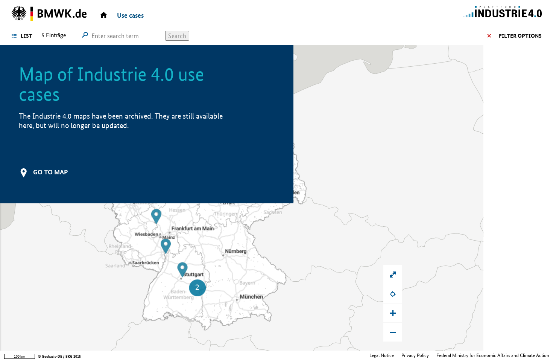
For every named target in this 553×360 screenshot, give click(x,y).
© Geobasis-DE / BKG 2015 (59, 356)
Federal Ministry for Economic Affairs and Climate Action (492, 355)
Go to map (50, 172)
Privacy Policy (415, 355)
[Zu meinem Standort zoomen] (392, 293)
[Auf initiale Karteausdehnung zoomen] (392, 274)
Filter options (520, 35)
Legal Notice (381, 355)
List (26, 35)
